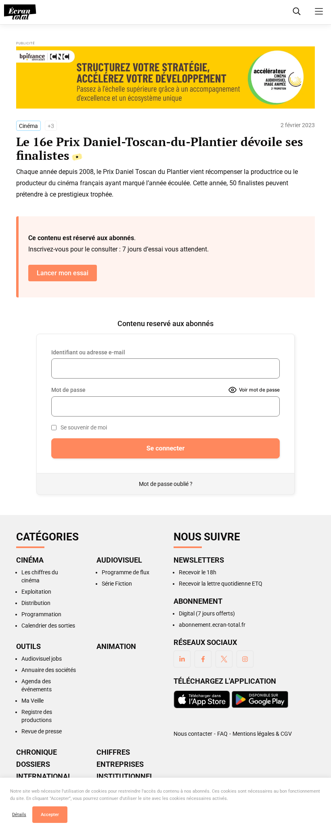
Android (260, 699)
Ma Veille (32, 700)
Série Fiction (117, 583)
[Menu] (319, 11)
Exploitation (36, 591)
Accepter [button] (50, 814)
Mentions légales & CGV (262, 733)
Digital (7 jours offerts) (207, 613)
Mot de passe (68, 390)
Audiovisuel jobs (41, 658)
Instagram (245, 659)
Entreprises (120, 764)
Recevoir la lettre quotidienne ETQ (220, 583)
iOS (202, 699)
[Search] (297, 11)
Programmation (41, 614)
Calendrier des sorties (48, 625)
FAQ (222, 733)
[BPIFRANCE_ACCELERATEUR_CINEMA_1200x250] (165, 77)
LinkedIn (182, 659)
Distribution (35, 603)
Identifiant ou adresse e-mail (88, 352)
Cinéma (28, 126)
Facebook (203, 659)
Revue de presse (41, 731)
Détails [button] (19, 814)
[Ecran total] (20, 12)
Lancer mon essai (62, 273)
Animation (116, 647)
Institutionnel (125, 776)
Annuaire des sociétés (48, 670)
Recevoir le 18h (197, 572)
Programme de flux (125, 572)
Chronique (36, 752)
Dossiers (33, 764)
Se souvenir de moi (84, 427)
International (44, 776)
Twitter (224, 659)
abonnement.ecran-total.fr (212, 625)
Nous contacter (193, 733)
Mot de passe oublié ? (166, 484)
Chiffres (113, 752)
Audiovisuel (119, 560)
